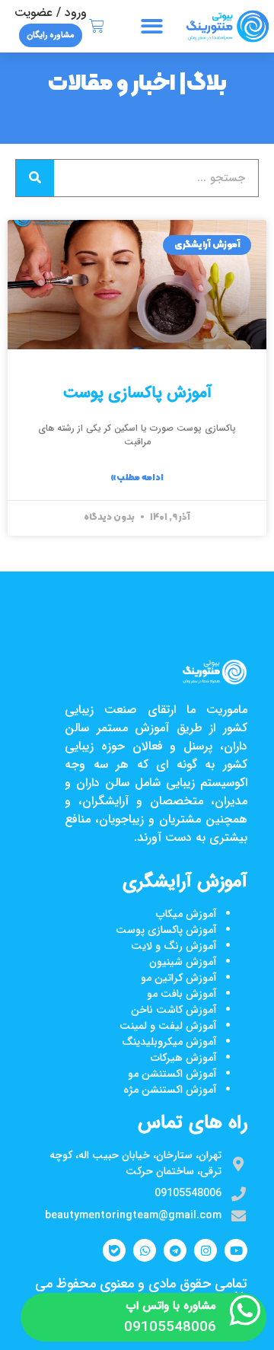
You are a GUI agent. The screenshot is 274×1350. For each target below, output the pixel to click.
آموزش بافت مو (182, 993)
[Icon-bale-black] (114, 1250)
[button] (152, 26)
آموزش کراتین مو (179, 978)
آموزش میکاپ (186, 914)
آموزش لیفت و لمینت (168, 1025)
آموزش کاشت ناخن (174, 1009)
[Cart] (96, 26)
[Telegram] (175, 1250)
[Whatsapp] (144, 1250)
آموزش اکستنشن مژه (170, 1089)
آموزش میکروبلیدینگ (169, 1041)
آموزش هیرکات (184, 1057)
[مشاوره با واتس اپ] (245, 1310)
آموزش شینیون (183, 962)
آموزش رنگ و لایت (174, 946)
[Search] (35, 178)
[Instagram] (205, 1250)
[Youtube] (236, 1250)
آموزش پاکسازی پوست (137, 393)
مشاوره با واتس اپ (171, 1306)
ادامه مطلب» (137, 478)
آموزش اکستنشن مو (172, 1073)
